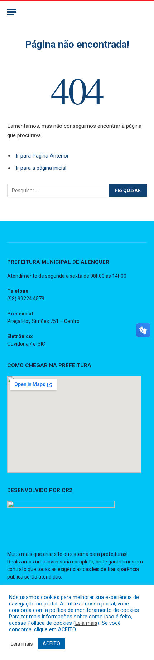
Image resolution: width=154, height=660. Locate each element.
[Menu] (11, 12)
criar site (52, 554)
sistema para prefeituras (98, 554)
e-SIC (39, 344)
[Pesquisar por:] (58, 190)
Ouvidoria (18, 344)
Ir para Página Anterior (42, 156)
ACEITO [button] (51, 643)
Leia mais (86, 623)
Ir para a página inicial (41, 168)
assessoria (59, 562)
